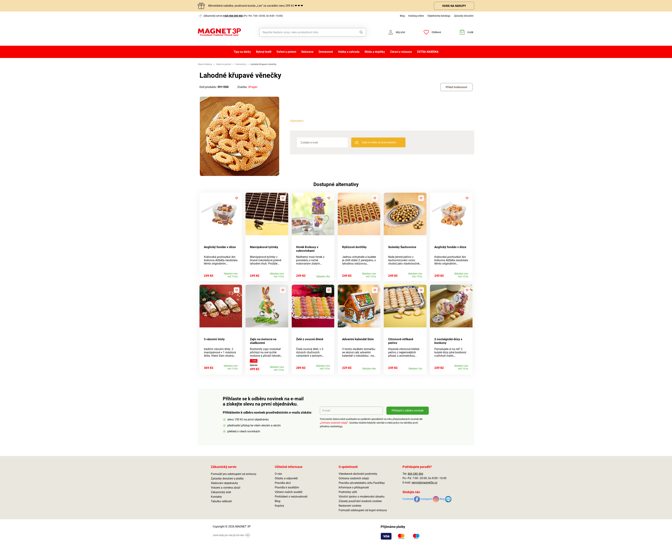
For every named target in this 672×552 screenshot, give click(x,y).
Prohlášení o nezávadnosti (291, 496)
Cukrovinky (240, 64)
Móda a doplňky (375, 51)
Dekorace (307, 51)
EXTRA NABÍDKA (428, 51)
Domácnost (326, 51)
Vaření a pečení (286, 51)
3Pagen (252, 87)
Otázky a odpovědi (286, 478)
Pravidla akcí (283, 483)
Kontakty (216, 496)
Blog (402, 15)
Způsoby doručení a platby (227, 478)
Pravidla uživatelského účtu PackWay (362, 483)
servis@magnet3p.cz (424, 482)
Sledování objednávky (224, 483)
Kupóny (279, 505)
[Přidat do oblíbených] (236, 198)
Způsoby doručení (463, 15)
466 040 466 (415, 473)
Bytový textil (263, 51)
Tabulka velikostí (221, 501)
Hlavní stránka (205, 64)
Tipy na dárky (242, 51)
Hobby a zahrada (348, 51)
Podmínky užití (348, 492)
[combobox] (305, 32)
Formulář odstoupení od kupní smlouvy (363, 510)
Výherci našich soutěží (288, 492)
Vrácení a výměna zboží (225, 487)
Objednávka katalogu (438, 15)
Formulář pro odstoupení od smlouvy (233, 474)
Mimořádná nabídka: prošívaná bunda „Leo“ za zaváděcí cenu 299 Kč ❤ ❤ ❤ (255, 5)
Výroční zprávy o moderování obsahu (361, 496)
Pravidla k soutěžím (287, 487)
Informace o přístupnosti (354, 487)
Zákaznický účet (221, 492)
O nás (278, 473)
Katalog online (416, 15)
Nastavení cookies (350, 505)
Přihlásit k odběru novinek (408, 410)
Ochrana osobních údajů (354, 478)
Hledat (358, 32)
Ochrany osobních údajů (334, 422)
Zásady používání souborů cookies (360, 501)
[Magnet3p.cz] (219, 32)
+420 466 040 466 (233, 15)
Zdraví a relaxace (401, 51)
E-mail (326, 410)
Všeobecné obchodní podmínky (358, 473)
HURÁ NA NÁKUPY (454, 6)
